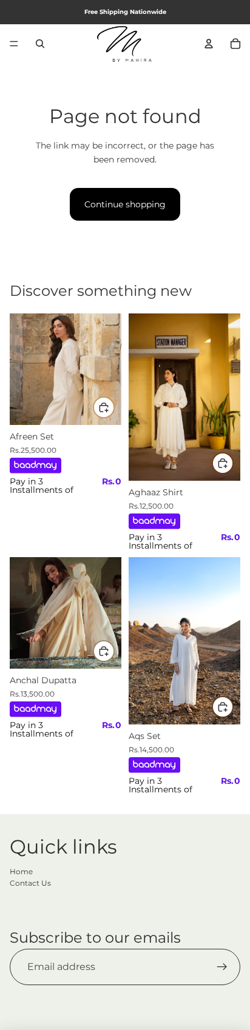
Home (21, 871)
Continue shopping (125, 204)
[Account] (208, 43)
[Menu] (14, 44)
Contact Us (30, 883)
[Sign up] (222, 967)
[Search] (40, 43)
